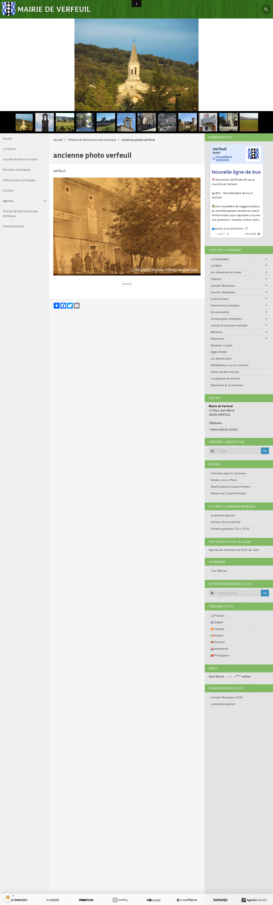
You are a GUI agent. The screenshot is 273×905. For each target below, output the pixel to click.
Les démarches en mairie (20, 159)
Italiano (219, 635)
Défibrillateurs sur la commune (230, 365)
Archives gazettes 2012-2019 (230, 528)
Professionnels (13, 226)
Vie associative (220, 312)
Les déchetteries (221, 358)
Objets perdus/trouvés (225, 372)
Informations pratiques (19, 180)
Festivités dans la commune (228, 473)
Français (219, 615)
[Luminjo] (220, 900)
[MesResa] (86, 900)
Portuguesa (221, 655)
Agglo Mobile (219, 352)
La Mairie (9, 148)
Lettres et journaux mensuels (229, 325)
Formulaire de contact (224, 429)
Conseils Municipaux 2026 (227, 697)
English (218, 622)
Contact (8, 190)
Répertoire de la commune (227, 385)
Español (219, 629)
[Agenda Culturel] (254, 900)
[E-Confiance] (187, 900)
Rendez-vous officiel (224, 480)
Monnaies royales (222, 345)
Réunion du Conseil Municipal (228, 493)
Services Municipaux (223, 292)
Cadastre (216, 279)
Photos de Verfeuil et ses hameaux (20, 213)
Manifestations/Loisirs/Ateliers (230, 486)
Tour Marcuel (219, 570)
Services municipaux (17, 169)
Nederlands (221, 648)
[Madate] (52, 900)
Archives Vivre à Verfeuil (225, 522)
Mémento (217, 332)
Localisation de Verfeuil (225, 378)
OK (265, 451)
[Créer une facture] (153, 900)
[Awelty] (120, 900)
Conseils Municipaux (223, 285)
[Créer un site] (19, 900)
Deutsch (219, 642)
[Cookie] (8, 897)
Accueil (7, 138)
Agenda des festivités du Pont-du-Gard (234, 549)
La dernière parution (223, 515)
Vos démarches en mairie (226, 272)
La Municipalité (220, 259)
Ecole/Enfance (220, 299)
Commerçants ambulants (226, 318)
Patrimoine (217, 338)
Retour (126, 284)
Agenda (8, 200)
